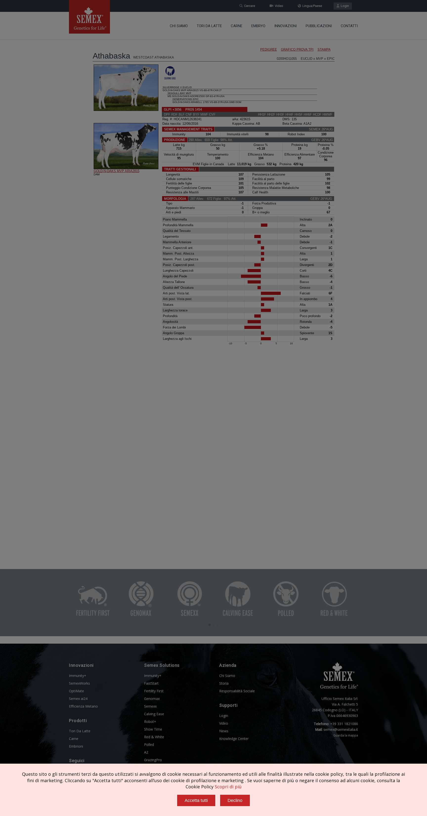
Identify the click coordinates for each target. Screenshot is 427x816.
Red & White (154, 736)
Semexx (150, 706)
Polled (149, 744)
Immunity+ (77, 675)
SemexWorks (79, 683)
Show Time (153, 729)
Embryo (258, 26)
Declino (235, 800)
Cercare (249, 6)
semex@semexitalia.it (340, 729)
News (223, 731)
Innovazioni (285, 26)
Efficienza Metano (83, 706)
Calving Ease (154, 714)
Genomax (152, 698)
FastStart (151, 683)
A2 (146, 752)
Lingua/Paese (311, 6)
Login (344, 6)
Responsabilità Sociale (237, 691)
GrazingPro (153, 759)
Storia (224, 683)
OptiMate (76, 691)
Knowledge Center (234, 738)
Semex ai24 (78, 698)
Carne (236, 26)
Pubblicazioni (319, 26)
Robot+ (150, 721)
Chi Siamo (179, 26)
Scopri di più (228, 787)
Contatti (349, 26)
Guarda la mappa (345, 735)
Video (278, 6)
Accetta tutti (196, 800)
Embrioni (76, 746)
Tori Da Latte (209, 26)
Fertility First (154, 691)
